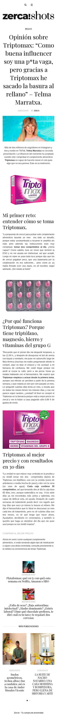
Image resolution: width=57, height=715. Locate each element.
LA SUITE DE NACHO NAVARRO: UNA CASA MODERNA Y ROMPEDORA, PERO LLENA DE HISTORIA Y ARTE (14, 684)
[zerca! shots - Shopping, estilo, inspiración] (28, 15)
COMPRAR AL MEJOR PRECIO (18, 533)
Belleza (28, 29)
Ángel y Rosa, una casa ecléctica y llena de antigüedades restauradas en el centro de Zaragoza (42, 684)
